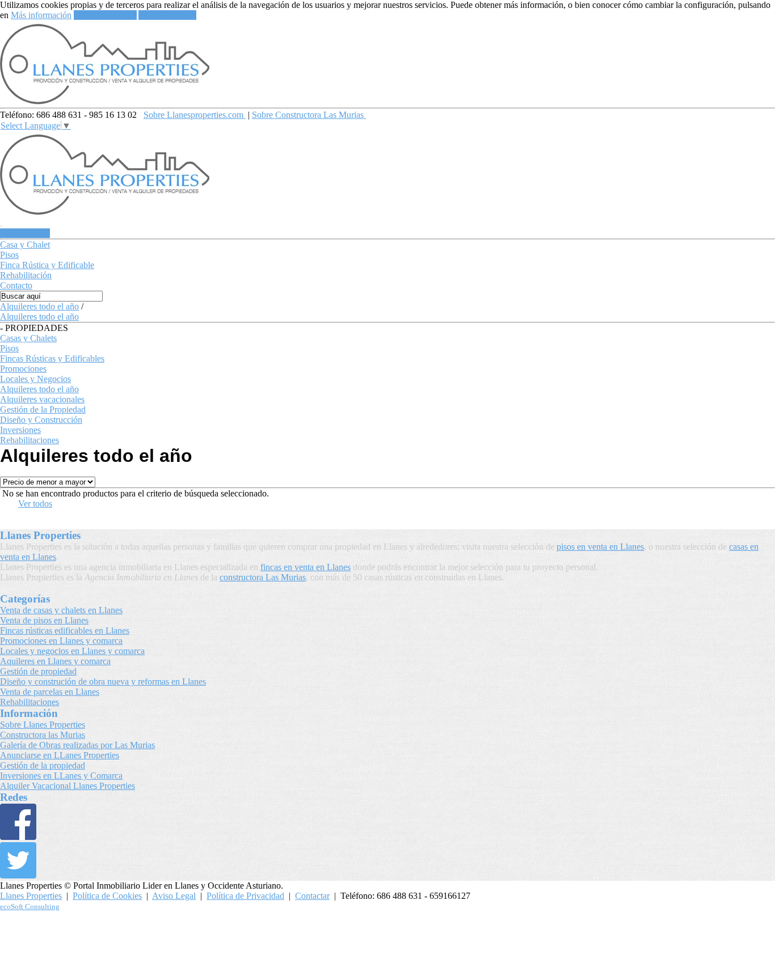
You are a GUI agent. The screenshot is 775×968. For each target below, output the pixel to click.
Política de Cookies (107, 896)
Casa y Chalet (25, 244)
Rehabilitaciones (29, 440)
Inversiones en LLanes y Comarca (61, 775)
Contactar (312, 896)
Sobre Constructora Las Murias (309, 115)
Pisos (9, 255)
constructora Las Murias (263, 577)
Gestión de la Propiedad (43, 409)
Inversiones (20, 430)
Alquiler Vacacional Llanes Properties (67, 786)
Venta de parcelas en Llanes (49, 692)
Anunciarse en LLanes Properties (59, 755)
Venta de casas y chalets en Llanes (61, 610)
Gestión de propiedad (38, 671)
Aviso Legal (174, 896)
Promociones (23, 368)
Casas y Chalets (28, 338)
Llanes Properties (31, 896)
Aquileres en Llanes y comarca (55, 661)
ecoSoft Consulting (30, 906)
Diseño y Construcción (41, 419)
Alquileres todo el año (39, 306)
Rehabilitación (26, 275)
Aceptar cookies (167, 15)
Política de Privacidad (245, 896)
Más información (41, 15)
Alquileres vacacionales (42, 399)
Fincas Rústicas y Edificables (52, 358)
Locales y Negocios (35, 379)
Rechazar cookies (105, 15)
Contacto (16, 285)
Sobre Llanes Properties (42, 724)
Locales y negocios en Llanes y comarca (72, 651)
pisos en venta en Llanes (600, 546)
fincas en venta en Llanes (305, 567)
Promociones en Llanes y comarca (61, 641)
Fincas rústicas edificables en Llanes (64, 630)
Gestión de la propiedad (42, 765)
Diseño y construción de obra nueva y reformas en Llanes (103, 681)
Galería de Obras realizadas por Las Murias (77, 745)
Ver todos (35, 503)
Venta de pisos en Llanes (44, 620)
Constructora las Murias (42, 735)
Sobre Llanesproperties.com (195, 115)
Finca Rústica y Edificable (47, 265)
